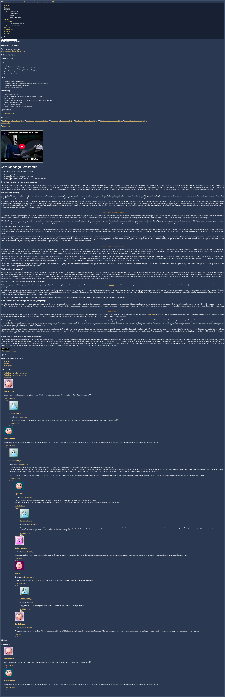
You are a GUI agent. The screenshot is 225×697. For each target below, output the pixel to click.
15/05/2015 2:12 (20, 634)
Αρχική (6, 5)
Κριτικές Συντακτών (15, 11)
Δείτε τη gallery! (6, 123)
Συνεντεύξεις (8, 22)
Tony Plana (123, 274)
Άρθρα (6, 20)
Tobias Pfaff (151, 315)
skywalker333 (23, 464)
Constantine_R (28, 497)
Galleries (7, 28)
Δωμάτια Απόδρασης (15, 17)
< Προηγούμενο (6, 351)
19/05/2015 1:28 (25, 609)
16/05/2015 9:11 (20, 506)
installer (111, 285)
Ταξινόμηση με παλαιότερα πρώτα (15, 373)
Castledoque (23, 417)
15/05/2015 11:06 (20, 584)
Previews (12, 15)
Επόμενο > (15, 351)
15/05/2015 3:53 (20, 558)
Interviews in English (15, 25)
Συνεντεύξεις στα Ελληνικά (17, 23)
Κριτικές (7, 9)
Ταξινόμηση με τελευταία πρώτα (15, 375)
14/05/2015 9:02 (14, 424)
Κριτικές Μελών (14, 13)
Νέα (5, 7)
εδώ (33, 580)
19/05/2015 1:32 (25, 533)
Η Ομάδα (7, 32)
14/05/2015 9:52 (9, 446)
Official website (9, 113)
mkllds (31, 602)
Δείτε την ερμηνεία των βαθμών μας (13, 51)
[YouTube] (5, 38)
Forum (6, 34)
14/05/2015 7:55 (9, 398)
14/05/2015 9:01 (14, 479)
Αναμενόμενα (8, 30)
